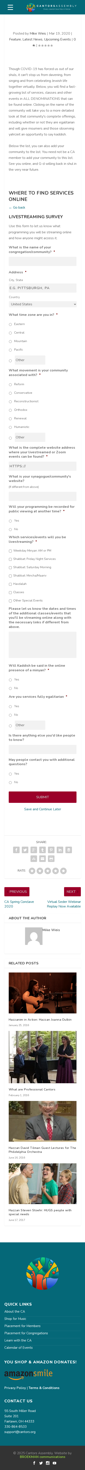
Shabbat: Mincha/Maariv (29, 575)
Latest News (32, 39)
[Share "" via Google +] (33, 850)
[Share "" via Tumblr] (42, 850)
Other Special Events (28, 600)
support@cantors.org (20, 1432)
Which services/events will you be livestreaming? (37, 539)
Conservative (23, 393)
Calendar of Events (18, 1347)
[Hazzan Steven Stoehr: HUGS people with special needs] (42, 1183)
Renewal (20, 418)
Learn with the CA (18, 1340)
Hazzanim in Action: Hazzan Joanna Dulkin (40, 1020)
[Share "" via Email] (42, 858)
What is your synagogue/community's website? (40, 479)
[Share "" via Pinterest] (51, 850)
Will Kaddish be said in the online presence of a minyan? (37, 668)
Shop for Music (15, 1319)
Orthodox (20, 410)
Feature (15, 39)
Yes (16, 521)
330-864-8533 (15, 1426)
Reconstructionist (26, 401)
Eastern (19, 324)
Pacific (18, 350)
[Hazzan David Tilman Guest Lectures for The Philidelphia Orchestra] (42, 1121)
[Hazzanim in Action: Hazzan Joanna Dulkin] (42, 992)
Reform (19, 384)
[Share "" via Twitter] (25, 850)
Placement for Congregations (26, 1333)
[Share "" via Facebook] (16, 850)
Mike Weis (38, 33)
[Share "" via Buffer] (68, 850)
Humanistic (21, 427)
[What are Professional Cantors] (42, 1057)
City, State (16, 280)
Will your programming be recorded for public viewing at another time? (42, 509)
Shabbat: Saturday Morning (32, 567)
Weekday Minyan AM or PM (32, 551)
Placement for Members (22, 1326)
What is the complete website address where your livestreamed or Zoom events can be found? (42, 452)
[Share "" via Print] (51, 858)
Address (18, 272)
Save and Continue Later (42, 809)
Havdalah (20, 584)
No (16, 529)
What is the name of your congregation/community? (32, 249)
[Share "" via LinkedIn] (60, 850)
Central (19, 333)
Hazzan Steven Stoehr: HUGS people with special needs (40, 1212)
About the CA (14, 1311)
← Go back (17, 207)
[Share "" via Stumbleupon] (33, 858)
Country (14, 297)
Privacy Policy (15, 1388)
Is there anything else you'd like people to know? (42, 737)
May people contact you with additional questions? (42, 762)
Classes (18, 592)
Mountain (20, 341)
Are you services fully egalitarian (38, 697)
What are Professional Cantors (32, 1089)
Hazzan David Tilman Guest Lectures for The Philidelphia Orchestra (42, 1150)
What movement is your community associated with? (38, 372)
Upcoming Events (57, 39)
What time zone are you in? (33, 315)
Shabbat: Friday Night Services (34, 559)
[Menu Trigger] (10, 7)
